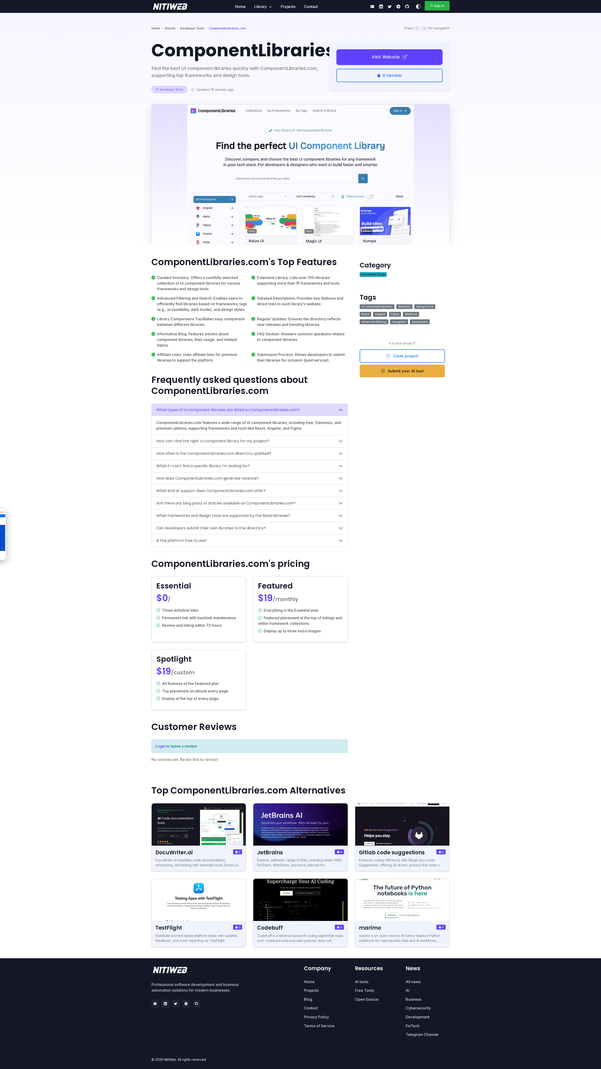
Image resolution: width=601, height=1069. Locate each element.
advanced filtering (373, 322)
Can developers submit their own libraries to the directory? (211, 528)
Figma (395, 314)
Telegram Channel (422, 1034)
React (365, 314)
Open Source (366, 999)
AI (407, 990)
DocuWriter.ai (174, 852)
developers (420, 322)
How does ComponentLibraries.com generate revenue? (207, 478)
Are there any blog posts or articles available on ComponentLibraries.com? (226, 503)
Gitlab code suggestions (392, 852)
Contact (311, 6)
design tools (425, 306)
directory (404, 306)
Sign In (439, 6)
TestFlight (168, 928)
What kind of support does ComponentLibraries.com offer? (211, 490)
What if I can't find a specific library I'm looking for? (203, 466)
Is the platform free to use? (181, 540)
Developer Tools (192, 28)
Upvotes (392, 75)
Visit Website (386, 56)
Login (160, 746)
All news (413, 981)
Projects (288, 6)
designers (399, 322)
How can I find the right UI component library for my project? (212, 441)
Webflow (411, 314)
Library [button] (261, 6)
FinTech (413, 1025)
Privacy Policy (316, 1017)
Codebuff (270, 928)
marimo (370, 928)
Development (418, 1017)
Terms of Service (319, 1025)
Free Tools (364, 990)
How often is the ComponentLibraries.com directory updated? (213, 453)
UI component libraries (377, 306)
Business (413, 999)
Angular (380, 314)
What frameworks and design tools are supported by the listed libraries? (223, 515)
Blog (308, 999)
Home (240, 6)
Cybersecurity (418, 1008)
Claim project (405, 356)
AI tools (170, 28)
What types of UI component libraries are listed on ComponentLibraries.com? (228, 409)
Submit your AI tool (405, 371)
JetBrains (270, 852)
